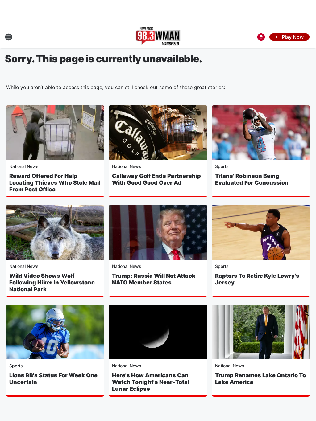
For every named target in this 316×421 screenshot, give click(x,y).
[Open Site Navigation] (8, 37)
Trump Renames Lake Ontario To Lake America (260, 378)
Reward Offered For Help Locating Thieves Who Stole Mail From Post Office (54, 183)
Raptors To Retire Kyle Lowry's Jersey (257, 279)
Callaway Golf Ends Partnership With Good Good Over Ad (156, 179)
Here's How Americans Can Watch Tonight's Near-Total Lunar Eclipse (150, 382)
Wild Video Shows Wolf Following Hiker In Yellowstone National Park (52, 282)
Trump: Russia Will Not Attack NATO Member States (153, 279)
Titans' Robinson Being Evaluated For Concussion (252, 179)
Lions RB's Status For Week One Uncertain (53, 378)
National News (24, 166)
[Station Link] (158, 37)
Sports (222, 166)
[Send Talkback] (261, 37)
